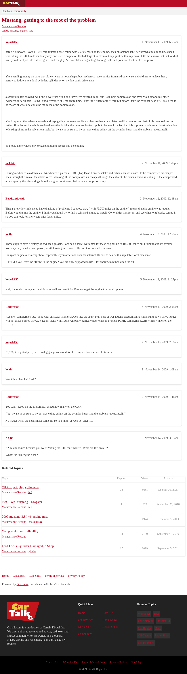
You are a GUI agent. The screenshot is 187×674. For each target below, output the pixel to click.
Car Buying (145, 628)
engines (23, 30)
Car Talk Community (14, 11)
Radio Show (110, 619)
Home (5, 575)
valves (5, 30)
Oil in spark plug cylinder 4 (20, 487)
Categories (19, 575)
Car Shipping (145, 620)
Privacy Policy (76, 575)
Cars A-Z (142, 3)
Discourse (22, 584)
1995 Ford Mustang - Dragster (22, 502)
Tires (156, 613)
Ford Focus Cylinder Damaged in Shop (28, 546)
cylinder (32, 551)
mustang (14, 30)
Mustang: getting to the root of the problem (49, 20)
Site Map (136, 662)
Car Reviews (76, 3)
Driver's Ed (163, 620)
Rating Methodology (94, 662)
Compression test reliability (20, 531)
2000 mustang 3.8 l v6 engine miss (25, 516)
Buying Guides (38, 3)
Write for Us (70, 662)
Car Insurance (146, 642)
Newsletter (84, 626)
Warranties (144, 613)
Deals (58, 3)
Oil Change (144, 635)
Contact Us (52, 662)
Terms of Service (54, 575)
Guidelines (35, 575)
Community (122, 3)
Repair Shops (100, 3)
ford (31, 30)
